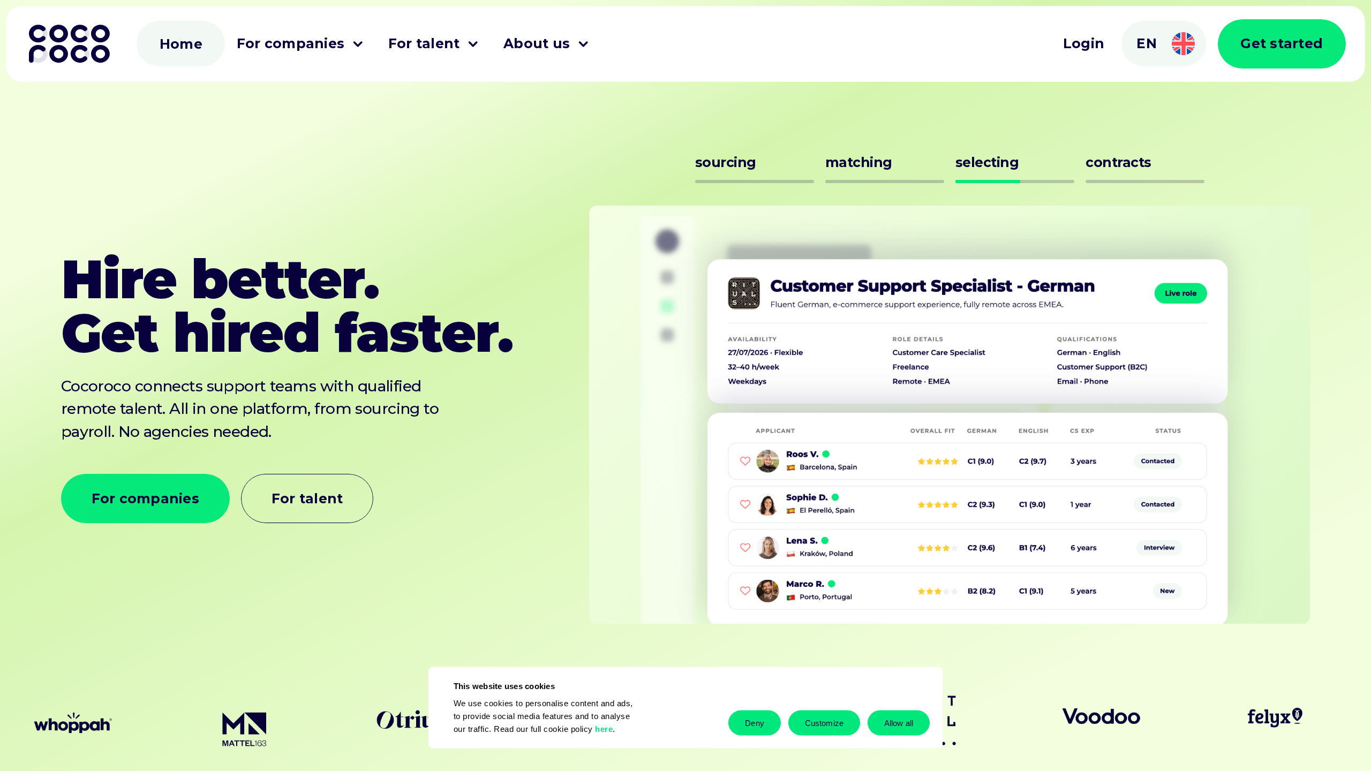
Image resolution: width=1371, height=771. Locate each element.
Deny (754, 722)
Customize (824, 722)
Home (181, 44)
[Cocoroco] (69, 43)
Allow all (898, 722)
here (604, 728)
